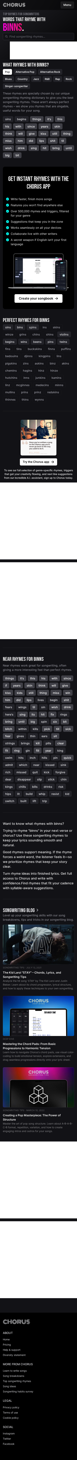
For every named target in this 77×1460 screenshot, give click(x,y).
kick (46, 772)
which (23, 765)
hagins (27, 370)
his (7, 126)
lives (41, 700)
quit (35, 772)
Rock (69, 78)
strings (10, 743)
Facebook (9, 1443)
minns (59, 385)
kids (20, 693)
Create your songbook (36, 298)
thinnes (10, 399)
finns (51, 349)
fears (8, 707)
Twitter (7, 1438)
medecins (42, 385)
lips (41, 141)
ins (45, 327)
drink (21, 148)
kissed (49, 765)
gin (28, 750)
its (33, 714)
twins (63, 342)
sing (34, 148)
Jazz (36, 78)
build (29, 794)
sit (55, 736)
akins (65, 363)
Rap (57, 78)
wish (8, 148)
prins (24, 392)
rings (63, 714)
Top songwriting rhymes (17, 1381)
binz (53, 363)
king (60, 750)
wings (22, 707)
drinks (48, 786)
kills (35, 729)
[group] (21, 910)
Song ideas (9, 1386)
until (69, 148)
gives (20, 736)
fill (37, 750)
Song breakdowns (13, 1375)
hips (8, 794)
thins (25, 399)
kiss (43, 133)
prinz (37, 392)
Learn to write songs (15, 1370)
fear (8, 736)
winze (9, 334)
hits (21, 758)
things (36, 119)
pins (51, 342)
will (20, 133)
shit (52, 141)
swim (8, 758)
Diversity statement (14, 1354)
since (31, 126)
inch (33, 758)
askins (39, 363)
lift (34, 801)
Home (6, 1339)
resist (55, 794)
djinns (28, 356)
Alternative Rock (50, 71)
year (48, 750)
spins (33, 327)
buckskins (35, 349)
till (57, 729)
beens (37, 342)
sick (68, 729)
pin (55, 758)
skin (57, 126)
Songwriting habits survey (18, 1391)
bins (20, 327)
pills (48, 743)
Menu (67, 5)
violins (64, 334)
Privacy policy (11, 1407)
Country (23, 78)
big (7, 155)
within (22, 729)
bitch (8, 729)
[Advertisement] (43, 50)
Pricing (7, 1344)
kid (67, 794)
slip (39, 779)
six (55, 721)
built (23, 801)
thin (32, 736)
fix (52, 714)
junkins (40, 377)
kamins (56, 377)
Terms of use (10, 1412)
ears (44, 736)
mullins (10, 392)
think (8, 133)
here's (9, 714)
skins (56, 327)
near (36, 765)
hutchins (11, 377)
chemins (11, 370)
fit (6, 750)
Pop (7, 71)
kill (38, 743)
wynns (39, 399)
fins (7, 349)
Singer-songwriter (16, 86)
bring (56, 148)
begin (54, 700)
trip (44, 801)
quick (67, 758)
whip (42, 794)
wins (24, 342)
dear (8, 779)
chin (64, 779)
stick (51, 779)
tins (19, 349)
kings (9, 786)
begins (21, 119)
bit (17, 155)
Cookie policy (11, 1417)
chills (22, 786)
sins (8, 119)
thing (66, 133)
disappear (24, 779)
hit (44, 148)
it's (49, 119)
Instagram (9, 1433)
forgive (60, 772)
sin (43, 707)
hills (44, 758)
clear (60, 743)
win (67, 693)
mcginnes (23, 385)
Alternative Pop (25, 71)
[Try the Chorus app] (38, 437)
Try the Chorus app (36, 462)
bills (35, 786)
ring (17, 750)
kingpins (44, 356)
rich (7, 772)
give (32, 133)
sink (63, 765)
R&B (47, 78)
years (44, 126)
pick (47, 729)
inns (26, 377)
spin (44, 721)
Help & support (11, 1349)
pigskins (11, 363)
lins (59, 356)
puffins (66, 349)
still (54, 133)
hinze (54, 370)
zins (26, 363)
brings (25, 743)
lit (18, 794)
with (18, 126)
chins (36, 334)
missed (21, 772)
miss (8, 141)
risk (60, 786)
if (6, 685)
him (20, 141)
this (59, 119)
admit (9, 765)
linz (7, 385)
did (31, 141)
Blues (8, 78)
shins (50, 334)
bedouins (11, 356)
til (62, 141)
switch (9, 801)
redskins (53, 392)
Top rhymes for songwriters (21, 14)
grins (22, 334)
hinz (41, 370)
